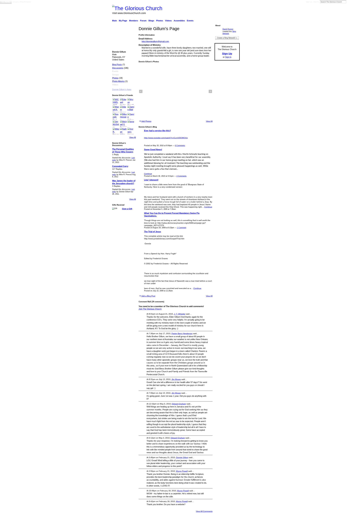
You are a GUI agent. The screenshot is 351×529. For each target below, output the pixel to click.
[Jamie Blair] (131, 108)
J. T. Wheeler (179, 314)
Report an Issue (214, 525)
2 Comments (181, 176)
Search (348, 2)
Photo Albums (118, 81)
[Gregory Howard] (131, 131)
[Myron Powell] (131, 101)
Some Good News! (153, 149)
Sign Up (309, 2)
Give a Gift (127, 209)
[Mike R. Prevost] (116, 131)
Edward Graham (179, 404)
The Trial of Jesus (152, 231)
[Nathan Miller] (123, 131)
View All (132, 137)
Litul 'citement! (151, 180)
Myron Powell (182, 471)
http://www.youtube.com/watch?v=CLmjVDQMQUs (166, 138)
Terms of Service (232, 525)
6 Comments (180, 145)
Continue (148, 174)
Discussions (117, 68)
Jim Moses (176, 379)
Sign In (316, 2)
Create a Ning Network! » (227, 38)
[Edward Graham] (123, 101)
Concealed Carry (120, 166)
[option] (175, 91)
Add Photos (146, 121)
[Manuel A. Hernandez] (116, 108)
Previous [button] (140, 91)
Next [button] (210, 91)
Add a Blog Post (148, 296)
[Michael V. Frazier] (123, 123)
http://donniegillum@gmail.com (155, 41)
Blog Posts (117, 64)
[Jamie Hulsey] (131, 116)
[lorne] (131, 123)
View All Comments (204, 511)
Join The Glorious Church (150, 309)
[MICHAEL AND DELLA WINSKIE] (116, 101)
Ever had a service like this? (157, 130)
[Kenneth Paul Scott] (116, 116)
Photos (115, 78)
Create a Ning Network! (22, 2)
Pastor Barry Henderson (182, 333)
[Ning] (6, 2)
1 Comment (181, 228)
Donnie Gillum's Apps (121, 89)
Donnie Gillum (182, 457)
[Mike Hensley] (123, 116)
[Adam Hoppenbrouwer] (123, 108)
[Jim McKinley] (116, 123)
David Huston (228, 29)
